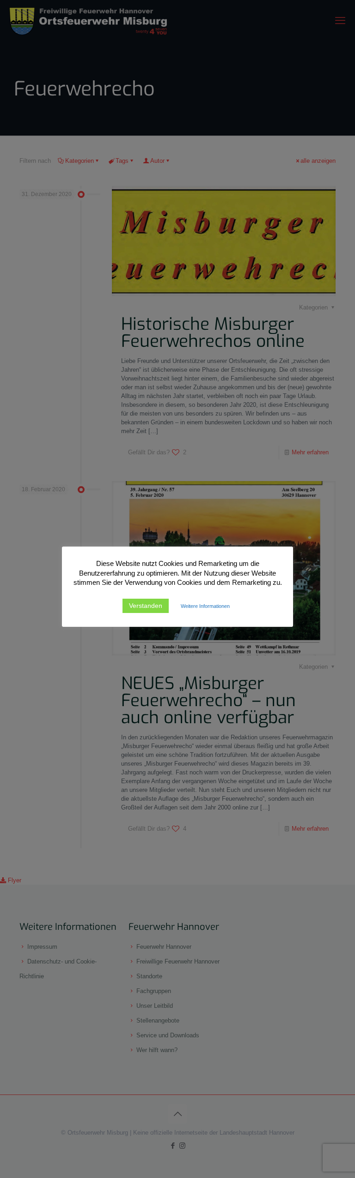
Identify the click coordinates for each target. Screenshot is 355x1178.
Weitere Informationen (205, 606)
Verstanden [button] (145, 605)
